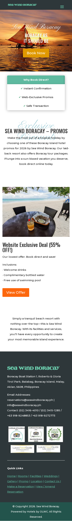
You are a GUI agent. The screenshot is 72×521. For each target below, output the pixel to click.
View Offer (15, 292)
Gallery (12, 481)
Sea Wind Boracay (36, 27)
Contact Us (52, 481)
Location (36, 481)
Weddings (51, 476)
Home (11, 476)
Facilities (35, 476)
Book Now (36, 53)
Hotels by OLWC (37, 511)
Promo (23, 481)
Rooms (23, 476)
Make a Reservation (20, 486)
